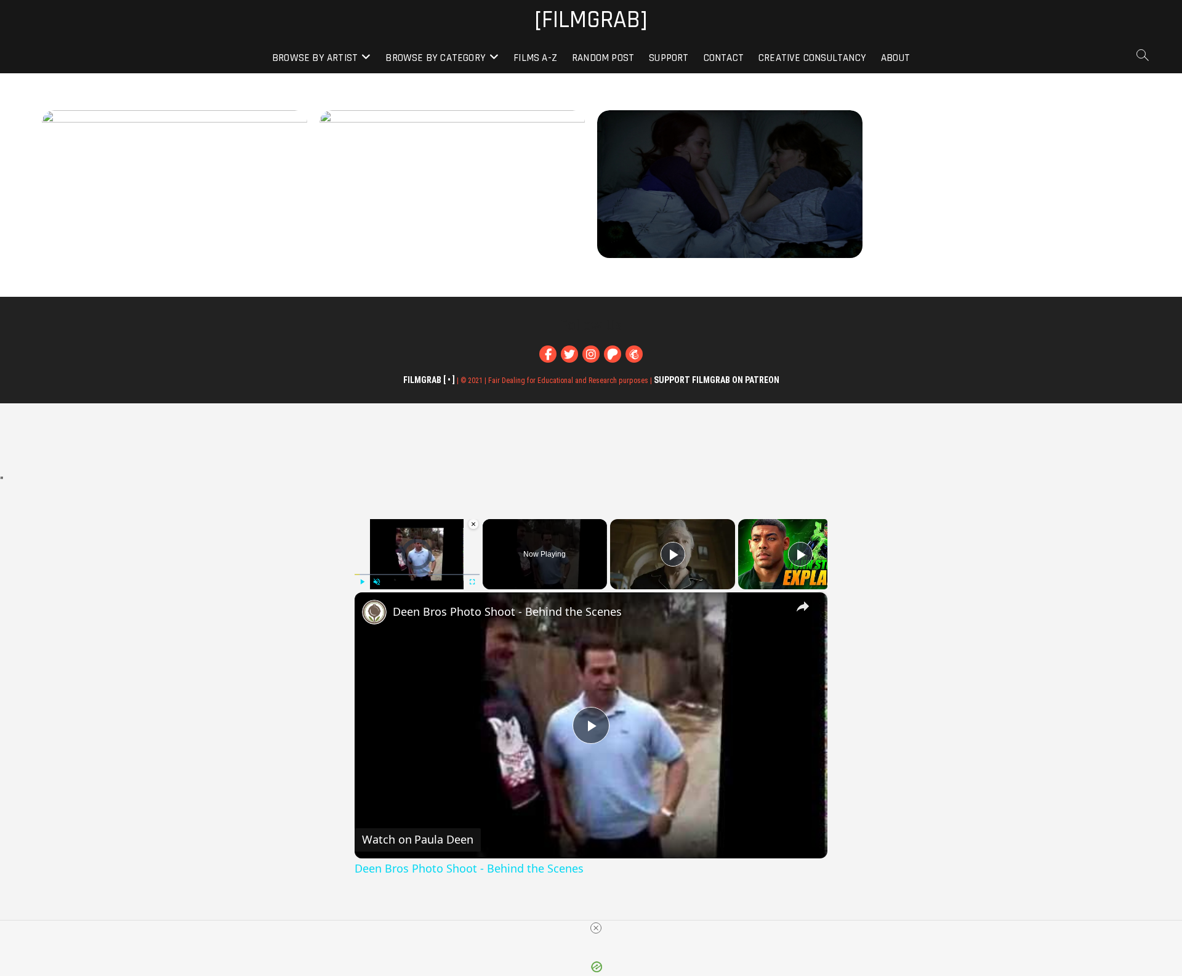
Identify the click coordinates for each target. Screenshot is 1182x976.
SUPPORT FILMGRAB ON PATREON (716, 380)
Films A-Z (535, 58)
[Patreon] (612, 354)
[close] (595, 928)
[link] (374, 612)
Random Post (603, 58)
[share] (803, 606)
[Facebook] (548, 354)
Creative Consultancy (812, 58)
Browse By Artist (315, 58)
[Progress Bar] (417, 574)
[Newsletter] (634, 354)
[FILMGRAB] (591, 21)
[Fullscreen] (472, 582)
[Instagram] (591, 354)
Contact (724, 58)
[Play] (362, 582)
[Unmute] (376, 582)
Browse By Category (435, 58)
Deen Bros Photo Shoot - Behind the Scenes (507, 611)
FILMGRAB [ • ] (429, 380)
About (895, 58)
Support (668, 58)
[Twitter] (569, 354)
